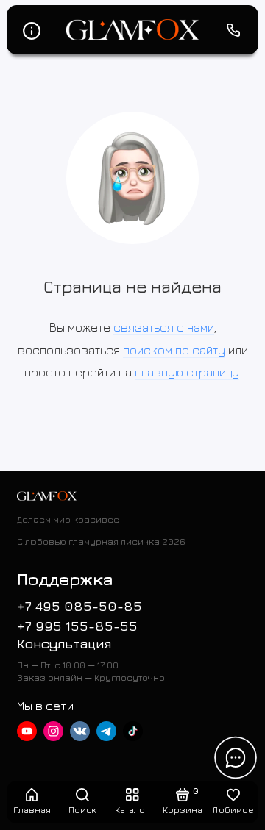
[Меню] (32, 30)
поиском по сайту (174, 350)
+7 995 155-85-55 (77, 626)
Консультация (64, 643)
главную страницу (187, 372)
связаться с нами (163, 327)
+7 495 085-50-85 (79, 606)
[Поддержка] (234, 30)
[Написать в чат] (235, 757)
